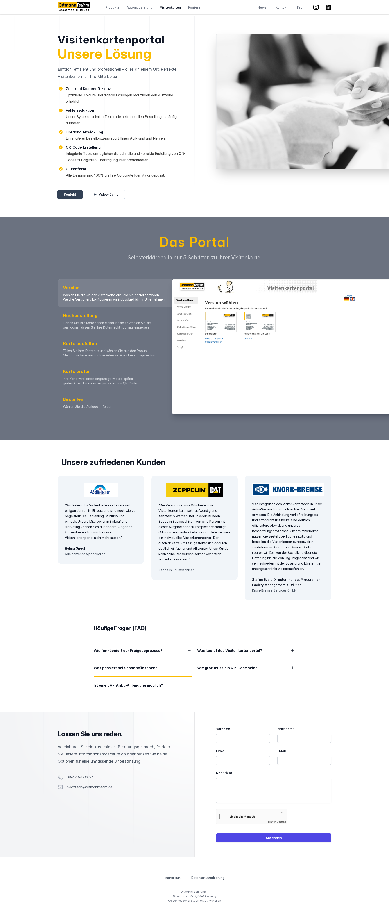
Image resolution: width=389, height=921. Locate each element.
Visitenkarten (170, 7)
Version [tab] (71, 287)
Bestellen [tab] (73, 399)
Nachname (285, 729)
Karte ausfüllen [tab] (80, 343)
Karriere (194, 7)
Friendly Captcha (277, 821)
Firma (220, 751)
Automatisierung (140, 7)
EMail (281, 751)
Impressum (173, 878)
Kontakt (281, 7)
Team (300, 7)
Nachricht (224, 773)
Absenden (274, 838)
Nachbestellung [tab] (80, 315)
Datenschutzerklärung (207, 878)
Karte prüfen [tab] (77, 371)
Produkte (112, 7)
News (262, 7)
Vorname (223, 729)
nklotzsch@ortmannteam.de (89, 787)
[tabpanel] (251, 346)
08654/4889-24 (80, 777)
